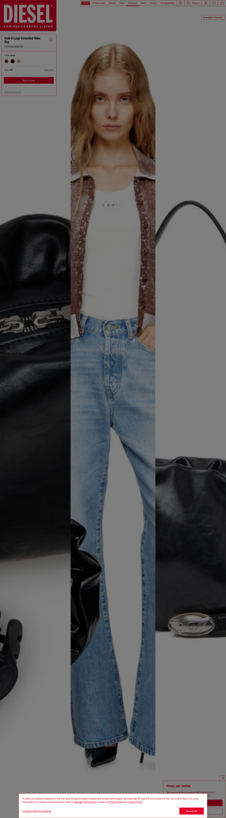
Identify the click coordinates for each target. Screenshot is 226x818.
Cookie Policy (135, 802)
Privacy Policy (116, 802)
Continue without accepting (36, 811)
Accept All (191, 811)
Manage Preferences (85, 802)
